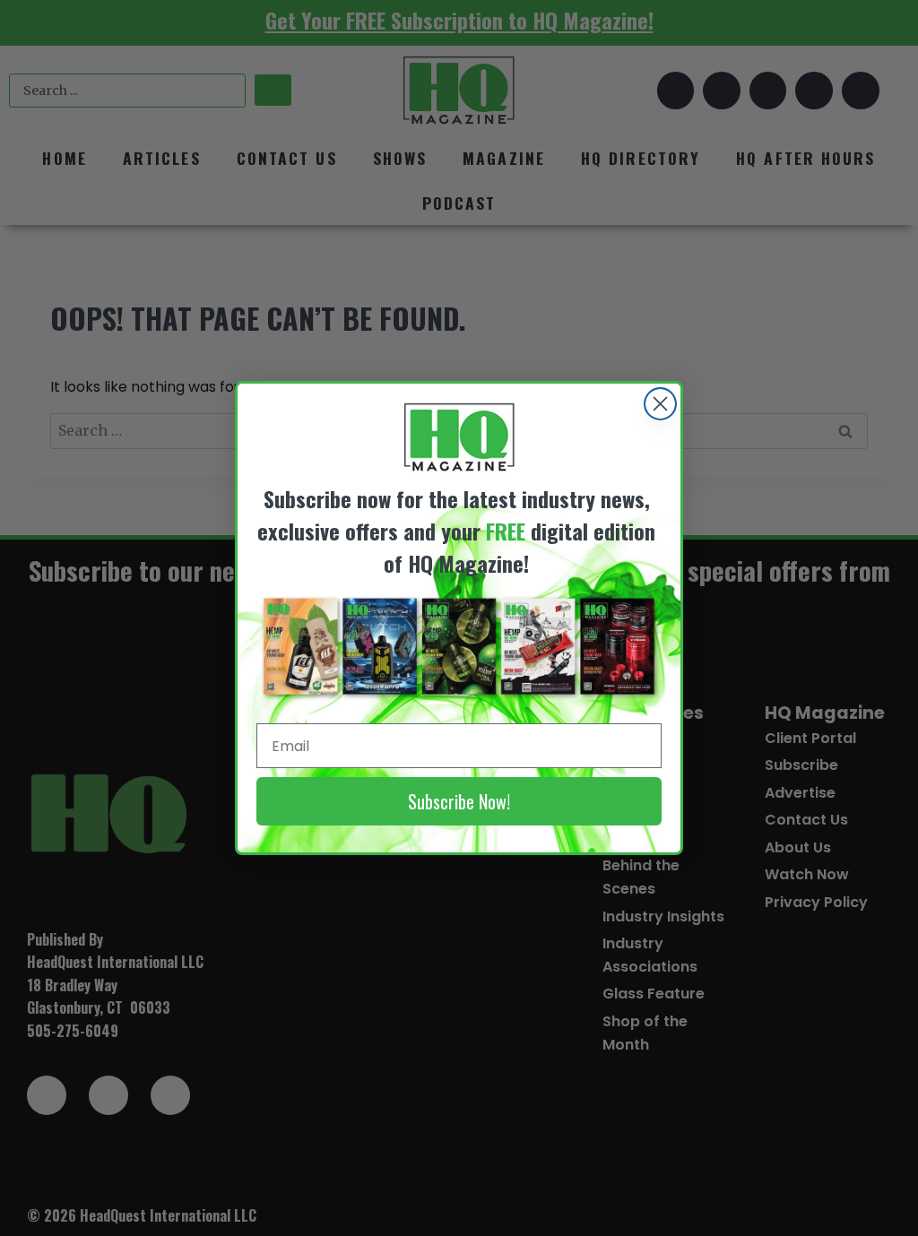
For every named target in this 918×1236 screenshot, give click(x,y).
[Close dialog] (660, 403)
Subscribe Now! (459, 801)
